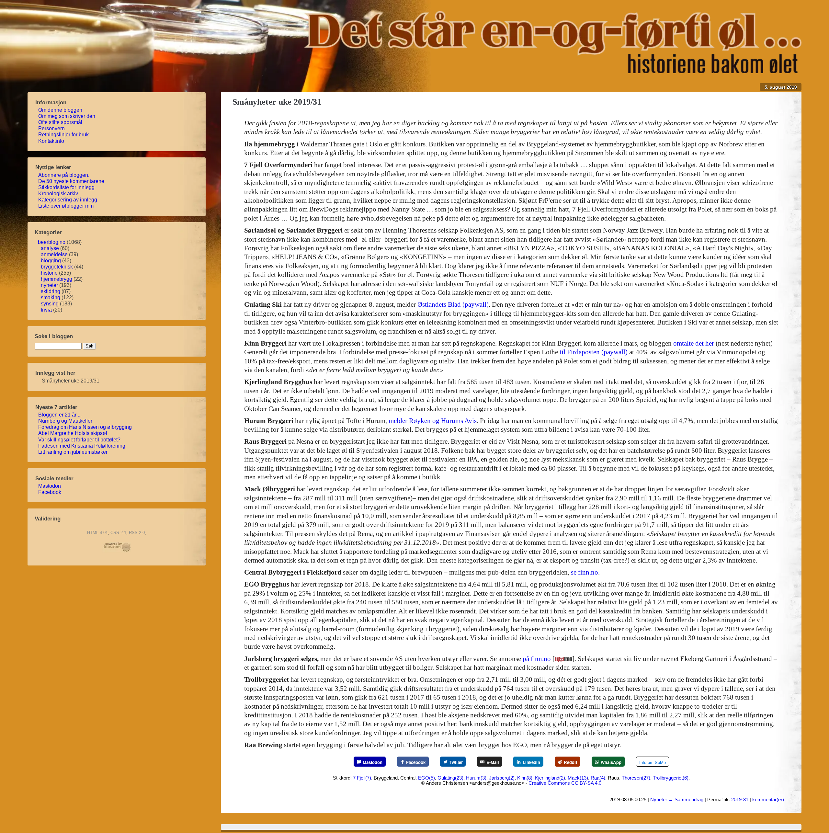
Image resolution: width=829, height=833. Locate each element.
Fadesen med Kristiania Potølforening (83, 446)
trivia (46, 310)
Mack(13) (578, 778)
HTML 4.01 (97, 532)
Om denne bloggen (62, 110)
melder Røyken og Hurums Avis (433, 421)
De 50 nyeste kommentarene (73, 181)
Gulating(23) (450, 778)
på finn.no (537, 659)
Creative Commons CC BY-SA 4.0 (564, 783)
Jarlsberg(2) (502, 778)
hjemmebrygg (56, 279)
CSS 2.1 (118, 532)
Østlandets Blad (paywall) (453, 304)
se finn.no (584, 572)
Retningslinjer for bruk (65, 134)
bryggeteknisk (57, 266)
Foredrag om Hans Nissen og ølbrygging (87, 427)
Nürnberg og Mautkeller (67, 421)
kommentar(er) (768, 799)
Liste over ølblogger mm (68, 206)
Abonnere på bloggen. (65, 175)
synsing (50, 303)
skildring (50, 291)
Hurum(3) (476, 778)
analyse (50, 248)
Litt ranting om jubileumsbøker (75, 452)
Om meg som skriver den (68, 116)
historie (49, 273)
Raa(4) (598, 778)
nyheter (49, 285)
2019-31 (739, 799)
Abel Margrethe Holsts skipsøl (74, 433)
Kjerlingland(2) (550, 778)
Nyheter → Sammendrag (676, 799)
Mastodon (51, 486)
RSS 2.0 (137, 532)
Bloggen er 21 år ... (62, 414)
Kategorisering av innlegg (69, 199)
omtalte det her (693, 343)
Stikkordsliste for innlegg (68, 187)
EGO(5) (426, 778)
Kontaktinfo (53, 141)
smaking (50, 297)
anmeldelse (54, 254)
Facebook (51, 492)
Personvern (53, 128)
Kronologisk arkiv (60, 193)
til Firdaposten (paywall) (594, 352)
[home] (552, 71)
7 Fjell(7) (362, 778)
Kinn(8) (524, 778)
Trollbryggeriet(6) (670, 778)
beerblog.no (51, 242)
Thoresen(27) (636, 778)
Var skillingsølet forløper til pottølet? (81, 439)
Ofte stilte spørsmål (62, 122)
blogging (51, 260)
